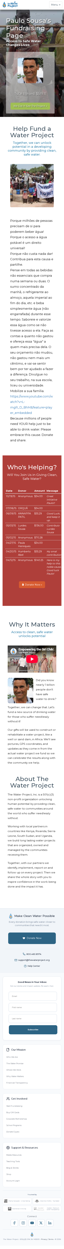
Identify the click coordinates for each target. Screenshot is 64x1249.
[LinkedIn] (50, 1223)
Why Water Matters (15, 1076)
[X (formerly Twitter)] (41, 1223)
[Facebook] (14, 1223)
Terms (50, 1239)
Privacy (44, 1239)
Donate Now (34, 938)
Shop (8, 1174)
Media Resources (14, 1155)
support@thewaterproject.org (34, 960)
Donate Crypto (12, 1132)
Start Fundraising (14, 1106)
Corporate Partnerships (16, 1119)
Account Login (13, 1181)
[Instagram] (23, 1223)
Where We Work (13, 1070)
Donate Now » (33, 584)
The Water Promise (14, 1063)
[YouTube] (32, 1223)
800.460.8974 (33, 954)
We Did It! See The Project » (30, 106)
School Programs (14, 1125)
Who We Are (12, 1057)
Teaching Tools (13, 1161)
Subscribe (33, 1029)
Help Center (34, 966)
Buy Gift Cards (12, 1112)
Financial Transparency (17, 1083)
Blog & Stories (12, 1168)
